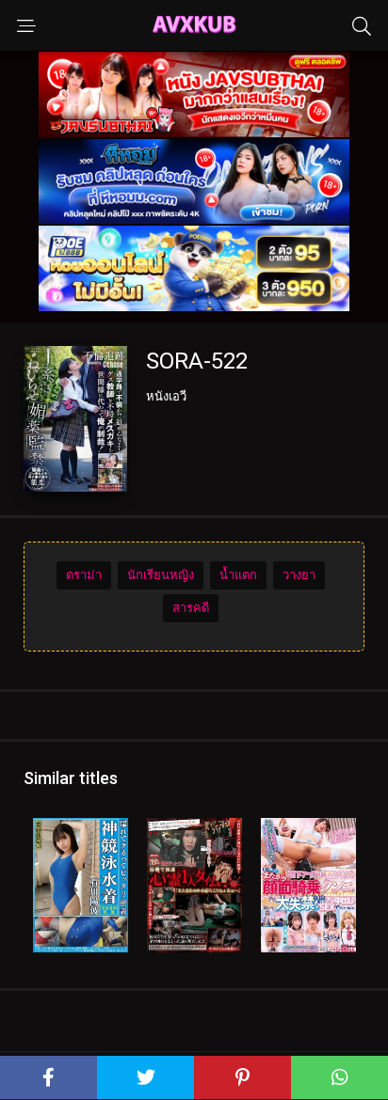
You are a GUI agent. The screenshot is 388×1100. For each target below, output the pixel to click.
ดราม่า (84, 575)
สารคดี (190, 608)
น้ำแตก (238, 575)
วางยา (299, 575)
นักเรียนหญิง (160, 575)
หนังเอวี (166, 396)
